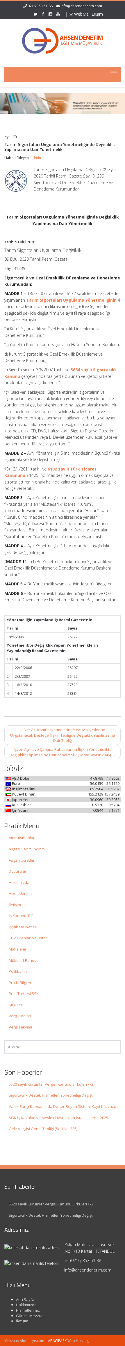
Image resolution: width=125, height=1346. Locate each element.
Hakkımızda (19, 882)
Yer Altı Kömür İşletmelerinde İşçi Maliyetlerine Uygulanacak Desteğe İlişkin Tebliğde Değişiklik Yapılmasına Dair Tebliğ (62, 735)
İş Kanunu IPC (21, 915)
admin (36, 157)
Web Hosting (78, 1340)
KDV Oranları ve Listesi (29, 937)
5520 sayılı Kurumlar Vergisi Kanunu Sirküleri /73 (51, 1084)
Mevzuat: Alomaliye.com (24, 1340)
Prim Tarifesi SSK (24, 993)
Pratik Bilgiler (20, 982)
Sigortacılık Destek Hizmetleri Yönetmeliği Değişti (51, 1095)
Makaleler (17, 949)
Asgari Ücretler (22, 860)
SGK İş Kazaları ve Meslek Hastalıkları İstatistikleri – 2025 (58, 1117)
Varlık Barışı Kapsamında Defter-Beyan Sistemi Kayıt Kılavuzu (62, 1106)
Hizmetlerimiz (21, 893)
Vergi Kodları (20, 1015)
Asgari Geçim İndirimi (27, 849)
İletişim (15, 904)
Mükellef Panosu (24, 960)
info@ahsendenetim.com (81, 5)
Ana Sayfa (25, 1299)
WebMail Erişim (88, 14)
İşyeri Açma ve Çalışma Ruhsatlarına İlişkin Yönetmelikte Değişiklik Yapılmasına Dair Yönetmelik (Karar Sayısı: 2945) (62, 752)
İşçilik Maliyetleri (23, 926)
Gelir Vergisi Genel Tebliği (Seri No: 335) (43, 1128)
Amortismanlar (22, 837)
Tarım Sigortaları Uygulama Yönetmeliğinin (71, 300)
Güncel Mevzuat (30, 1315)
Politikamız (18, 971)
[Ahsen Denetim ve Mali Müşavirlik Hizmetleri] (62, 39)
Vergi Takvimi (20, 1027)
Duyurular (17, 871)
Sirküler (15, 1004)
